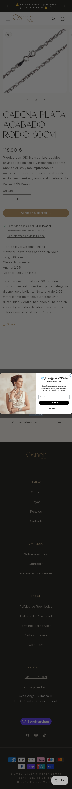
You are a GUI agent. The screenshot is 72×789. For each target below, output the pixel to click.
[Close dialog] (69, 375)
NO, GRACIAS (53, 408)
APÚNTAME (54, 403)
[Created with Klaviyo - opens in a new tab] (36, 415)
